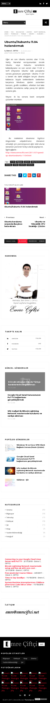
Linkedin (26, 338)
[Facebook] (43, 3)
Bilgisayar (20, 32)
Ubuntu (31, 34)
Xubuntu (40, 34)
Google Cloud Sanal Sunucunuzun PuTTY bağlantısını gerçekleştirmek (29, 459)
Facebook (26, 344)
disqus (41, 241)
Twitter (26, 349)
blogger (22, 241)
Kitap (8, 529)
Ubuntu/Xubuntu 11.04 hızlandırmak (21, 207)
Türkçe (23, 34)
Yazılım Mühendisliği (14, 532)
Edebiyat (9, 521)
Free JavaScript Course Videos (18, 573)
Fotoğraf (9, 536)
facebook (33, 241)
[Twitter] (47, 3)
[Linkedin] (40, 3)
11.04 (12, 32)
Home (6, 32)
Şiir (7, 525)
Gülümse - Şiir (23, 480)
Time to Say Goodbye (15, 577)
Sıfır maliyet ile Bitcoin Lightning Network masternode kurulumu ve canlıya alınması (31, 470)
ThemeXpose (29, 700)
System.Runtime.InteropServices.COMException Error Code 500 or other (24, 583)
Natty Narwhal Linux (38, 162)
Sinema (9, 510)
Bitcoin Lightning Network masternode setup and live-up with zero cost (23, 567)
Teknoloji (14, 34)
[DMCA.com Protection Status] (40, 700)
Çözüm (29, 32)
